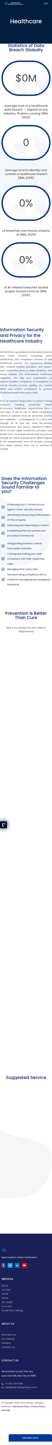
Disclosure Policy (21, 1406)
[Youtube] (24, 1265)
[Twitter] (10, 1265)
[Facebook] (3, 1265)
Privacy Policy (38, 1406)
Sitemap (5, 1410)
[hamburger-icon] (46, 3)
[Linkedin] (17, 1265)
